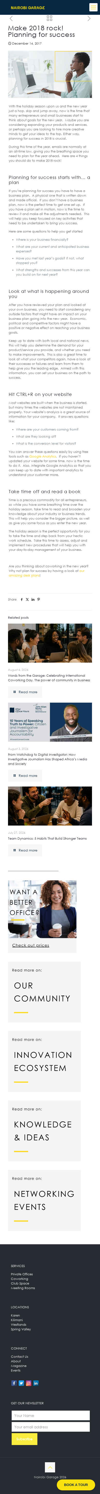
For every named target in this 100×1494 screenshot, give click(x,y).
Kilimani (17, 1320)
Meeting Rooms (23, 1288)
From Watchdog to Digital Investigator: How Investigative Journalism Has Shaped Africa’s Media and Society (47, 759)
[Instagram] (29, 1383)
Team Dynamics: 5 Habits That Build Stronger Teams (47, 838)
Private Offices (22, 1274)
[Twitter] (21, 1383)
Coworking (19, 1279)
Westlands (18, 1324)
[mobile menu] (93, 7)
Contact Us (19, 1356)
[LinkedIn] (36, 1383)
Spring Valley (21, 1329)
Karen (15, 1315)
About (16, 1361)
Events (15, 1370)
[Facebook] (14, 1383)
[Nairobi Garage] (28, 7)
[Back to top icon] (50, 1467)
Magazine (18, 1366)
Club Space (20, 1283)
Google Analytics (42, 456)
